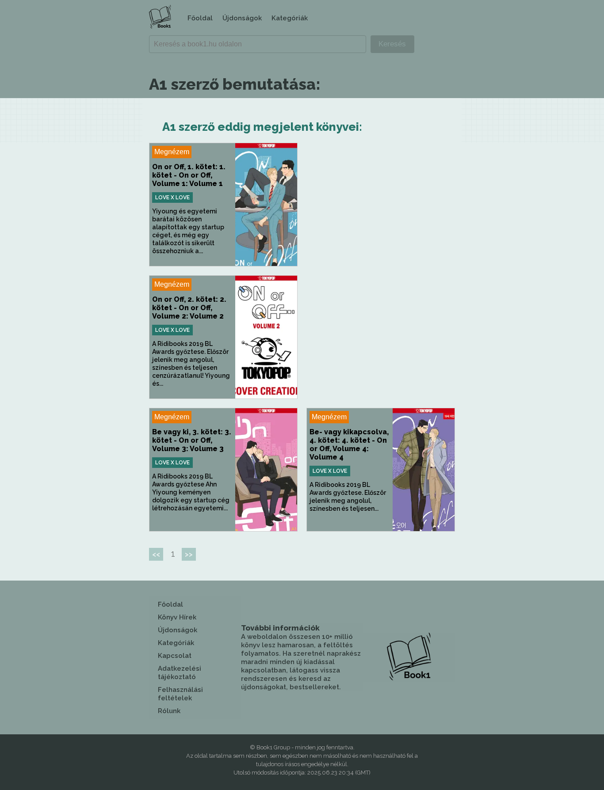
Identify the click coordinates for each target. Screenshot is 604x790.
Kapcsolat (174, 656)
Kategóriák (289, 18)
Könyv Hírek (177, 617)
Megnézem (171, 152)
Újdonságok (242, 18)
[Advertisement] (380, 204)
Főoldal (200, 18)
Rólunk (169, 711)
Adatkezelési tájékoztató (179, 673)
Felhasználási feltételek (180, 694)
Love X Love (172, 197)
